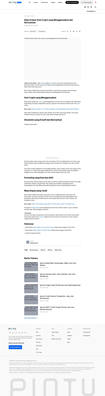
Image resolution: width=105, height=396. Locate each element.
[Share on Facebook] (70, 31)
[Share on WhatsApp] (80, 31)
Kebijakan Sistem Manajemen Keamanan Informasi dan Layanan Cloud (39, 372)
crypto (41, 101)
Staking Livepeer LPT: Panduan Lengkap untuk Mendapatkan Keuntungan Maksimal (55, 109)
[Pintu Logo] (15, 2)
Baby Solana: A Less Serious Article (43, 227)
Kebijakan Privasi (22, 372)
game (31, 170)
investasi (40, 217)
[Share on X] (67, 31)
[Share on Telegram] (77, 31)
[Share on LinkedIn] (73, 31)
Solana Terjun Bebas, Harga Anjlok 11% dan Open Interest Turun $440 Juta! (52, 204)
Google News (35, 207)
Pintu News (27, 16)
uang (78, 103)
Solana (43, 83)
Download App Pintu (15, 347)
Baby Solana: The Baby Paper (42, 230)
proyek (51, 83)
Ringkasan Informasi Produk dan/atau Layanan (62, 372)
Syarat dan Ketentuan (13, 372)
